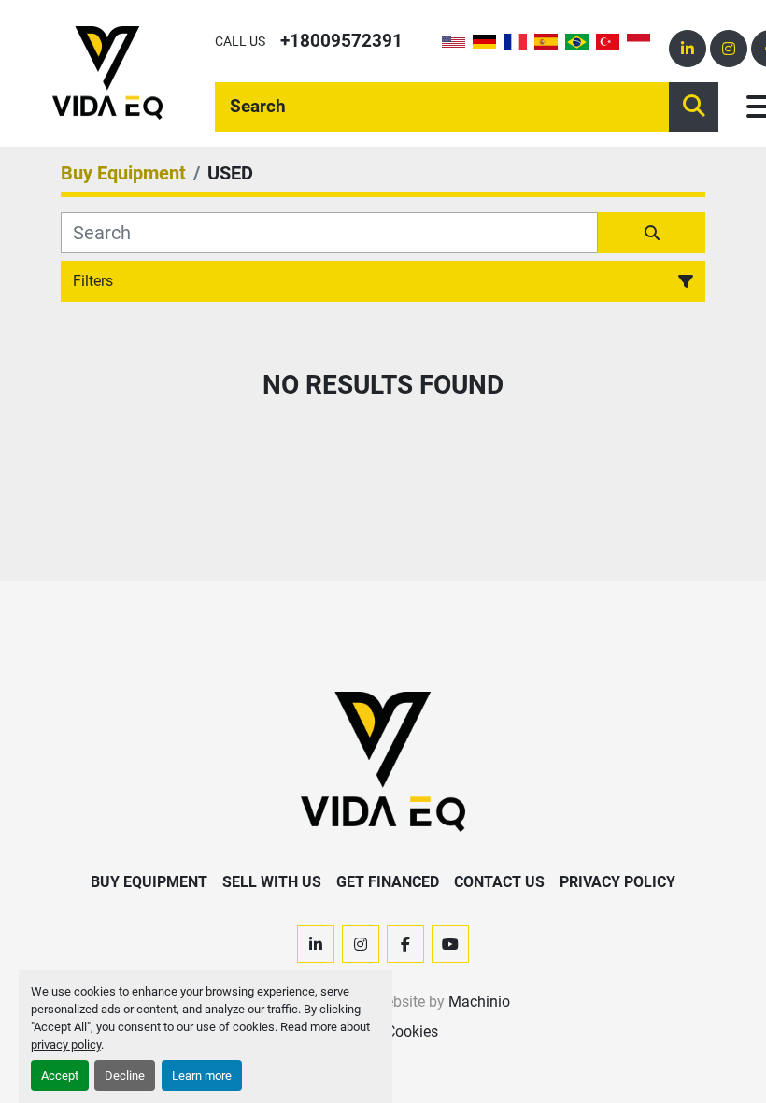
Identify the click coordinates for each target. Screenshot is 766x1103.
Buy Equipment (149, 882)
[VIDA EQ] (383, 760)
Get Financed (387, 882)
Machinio (479, 1001)
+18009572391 (341, 40)
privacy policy (66, 1045)
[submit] (693, 107)
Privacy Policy (617, 882)
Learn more (202, 1075)
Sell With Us (271, 882)
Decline (125, 1075)
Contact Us (499, 882)
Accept (59, 1075)
